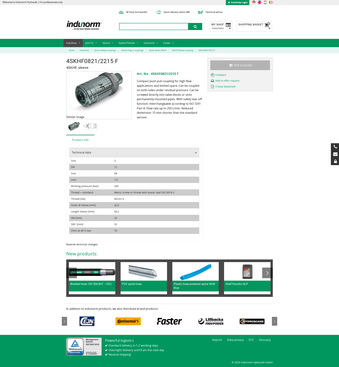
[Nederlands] (265, 2)
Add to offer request (227, 80)
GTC (251, 340)
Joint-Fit (89, 43)
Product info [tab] (80, 140)
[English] (259, 2)
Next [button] (267, 273)
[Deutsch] (254, 2)
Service (106, 43)
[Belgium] (271, 2)
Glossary (265, 340)
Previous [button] (71, 273)
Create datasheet (225, 86)
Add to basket (242, 65)
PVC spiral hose (132, 284)
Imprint (217, 340)
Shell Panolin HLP (236, 284)
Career (166, 43)
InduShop (71, 43)
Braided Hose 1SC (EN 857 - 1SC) (91, 284)
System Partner (127, 43)
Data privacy (235, 340)
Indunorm (149, 43)
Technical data (81, 152)
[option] (74, 127)
